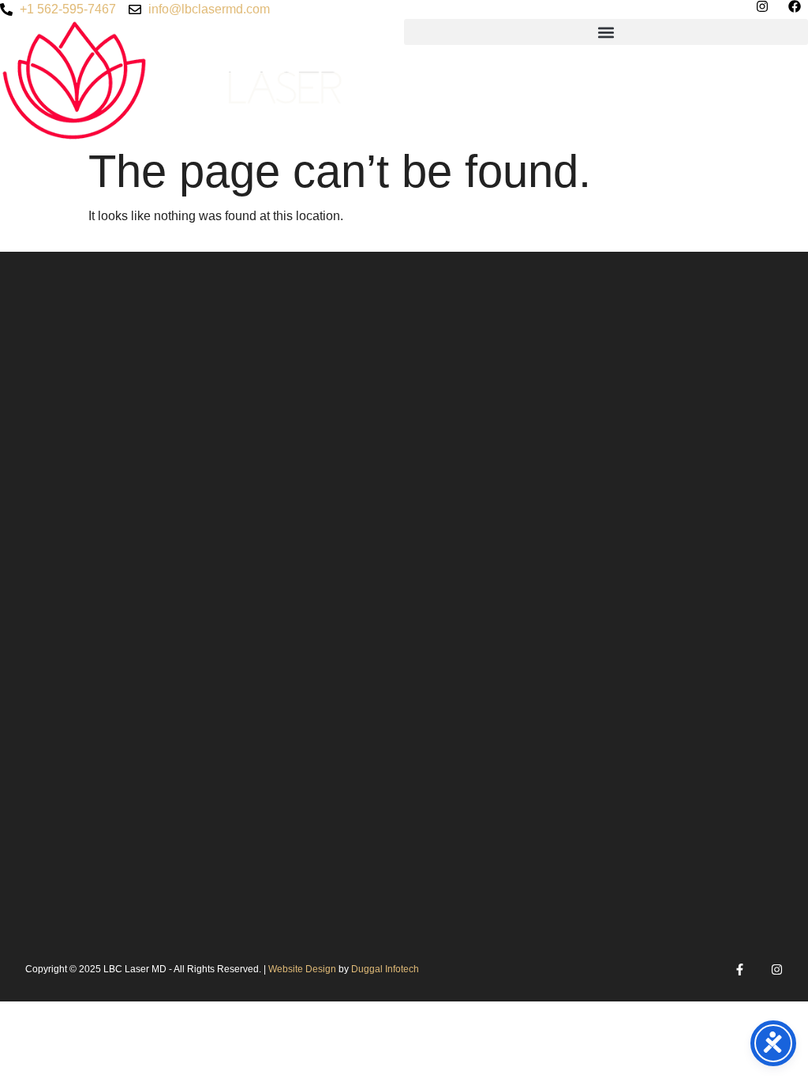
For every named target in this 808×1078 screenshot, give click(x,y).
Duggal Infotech (385, 969)
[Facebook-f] (740, 969)
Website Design (303, 969)
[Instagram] (777, 969)
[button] (606, 32)
